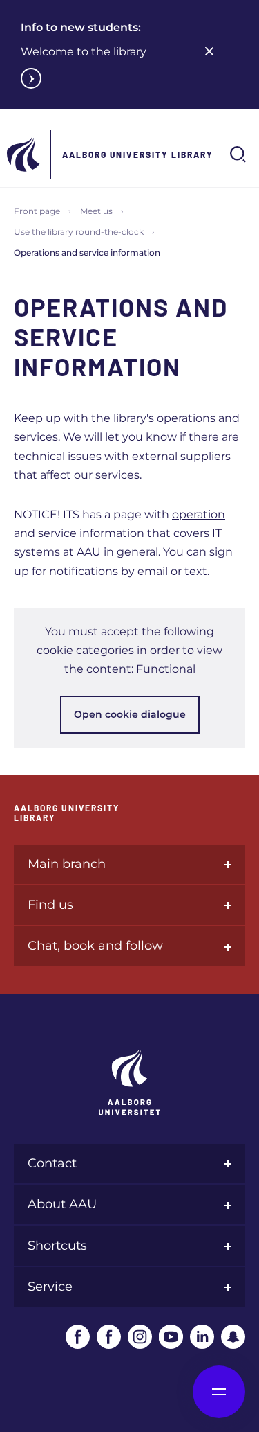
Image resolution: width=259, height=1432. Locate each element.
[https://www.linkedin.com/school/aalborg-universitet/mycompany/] (202, 1337)
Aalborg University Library (137, 154)
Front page (37, 211)
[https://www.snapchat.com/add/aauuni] (233, 1337)
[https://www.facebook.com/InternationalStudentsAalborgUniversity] (109, 1337)
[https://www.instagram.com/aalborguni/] (140, 1337)
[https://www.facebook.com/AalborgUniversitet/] (78, 1337)
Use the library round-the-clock (79, 232)
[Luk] (209, 51)
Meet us (96, 211)
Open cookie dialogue (130, 714)
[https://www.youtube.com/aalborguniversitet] (171, 1337)
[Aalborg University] (24, 154)
